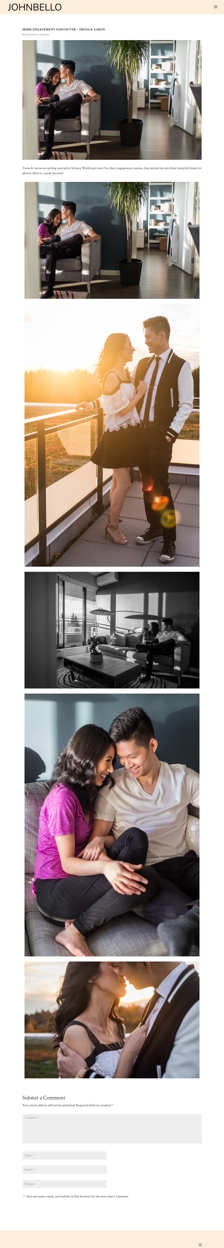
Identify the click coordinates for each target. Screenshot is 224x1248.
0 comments (43, 34)
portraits (32, 34)
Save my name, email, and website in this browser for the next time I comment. (78, 1196)
